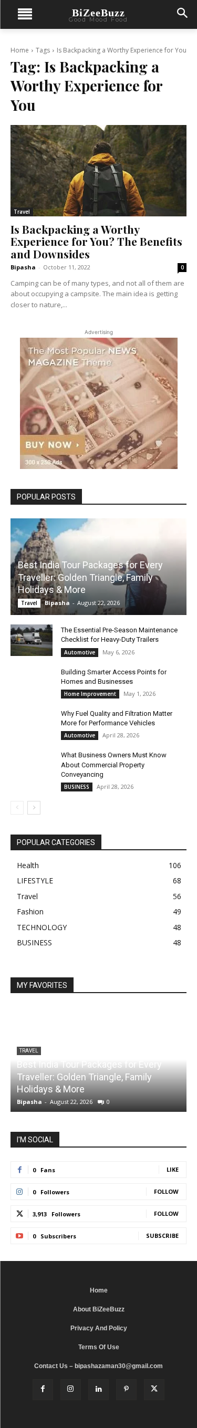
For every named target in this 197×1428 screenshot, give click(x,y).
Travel (22, 211)
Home (20, 50)
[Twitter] (154, 1389)
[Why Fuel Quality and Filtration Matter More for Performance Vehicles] (32, 723)
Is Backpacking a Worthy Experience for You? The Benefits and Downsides (96, 241)
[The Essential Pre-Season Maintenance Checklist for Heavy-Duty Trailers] (32, 640)
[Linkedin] (98, 1389)
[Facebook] (43, 1389)
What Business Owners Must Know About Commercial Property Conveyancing (114, 764)
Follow (166, 1191)
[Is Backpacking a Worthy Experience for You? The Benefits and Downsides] (98, 170)
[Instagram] (70, 1389)
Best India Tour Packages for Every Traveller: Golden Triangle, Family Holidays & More (90, 577)
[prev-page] (17, 808)
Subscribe (162, 1235)
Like (173, 1169)
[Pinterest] (126, 1389)
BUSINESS (76, 786)
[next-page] (33, 808)
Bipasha (23, 267)
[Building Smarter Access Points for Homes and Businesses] (32, 682)
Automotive (79, 652)
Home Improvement (90, 693)
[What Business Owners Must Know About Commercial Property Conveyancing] (32, 765)
